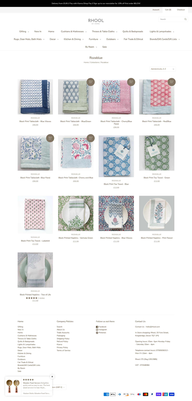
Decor (53, 39)
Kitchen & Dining (72, 39)
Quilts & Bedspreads (133, 31)
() (168, 9)
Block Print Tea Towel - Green (157, 177)
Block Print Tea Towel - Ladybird (35, 240)
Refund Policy (62, 341)
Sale (104, 46)
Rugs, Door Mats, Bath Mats (28, 39)
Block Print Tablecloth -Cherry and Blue (75, 177)
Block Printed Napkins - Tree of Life (35, 294)
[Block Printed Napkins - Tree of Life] (35, 270)
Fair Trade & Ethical (133, 39)
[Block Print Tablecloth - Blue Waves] (35, 96)
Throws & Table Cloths (103, 31)
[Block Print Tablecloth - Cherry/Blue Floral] (116, 96)
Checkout (181, 9)
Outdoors (111, 39)
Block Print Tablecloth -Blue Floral (35, 177)
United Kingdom (52, 387)
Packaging (61, 335)
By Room (89, 46)
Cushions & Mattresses (72, 31)
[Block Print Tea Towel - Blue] (116, 156)
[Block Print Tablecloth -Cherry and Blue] (75, 153)
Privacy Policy (62, 347)
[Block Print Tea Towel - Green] (156, 153)
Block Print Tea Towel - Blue (116, 184)
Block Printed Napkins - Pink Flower (157, 238)
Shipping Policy (63, 338)
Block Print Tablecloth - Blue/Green (75, 121)
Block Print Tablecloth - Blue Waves (35, 121)
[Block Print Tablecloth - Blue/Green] (75, 96)
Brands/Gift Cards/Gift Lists (163, 39)
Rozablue (35, 118)
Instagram (102, 329)
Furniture (93, 39)
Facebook (102, 327)
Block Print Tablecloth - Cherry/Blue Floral (116, 122)
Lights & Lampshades (160, 31)
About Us (61, 329)
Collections (94, 62)
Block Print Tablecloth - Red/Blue (156, 121)
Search (59, 327)
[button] (52, 377)
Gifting (22, 31)
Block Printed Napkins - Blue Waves (116, 238)
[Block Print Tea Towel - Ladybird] (35, 215)
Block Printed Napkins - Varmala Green (76, 238)
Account (156, 9)
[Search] (185, 19)
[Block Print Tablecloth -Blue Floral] (35, 153)
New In (37, 31)
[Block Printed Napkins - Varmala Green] (75, 213)
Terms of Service (63, 350)
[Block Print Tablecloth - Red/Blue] (156, 96)
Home (51, 31)
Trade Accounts (63, 332)
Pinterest (102, 332)
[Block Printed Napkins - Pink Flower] (156, 213)
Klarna (59, 344)
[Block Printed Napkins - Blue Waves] (116, 213)
